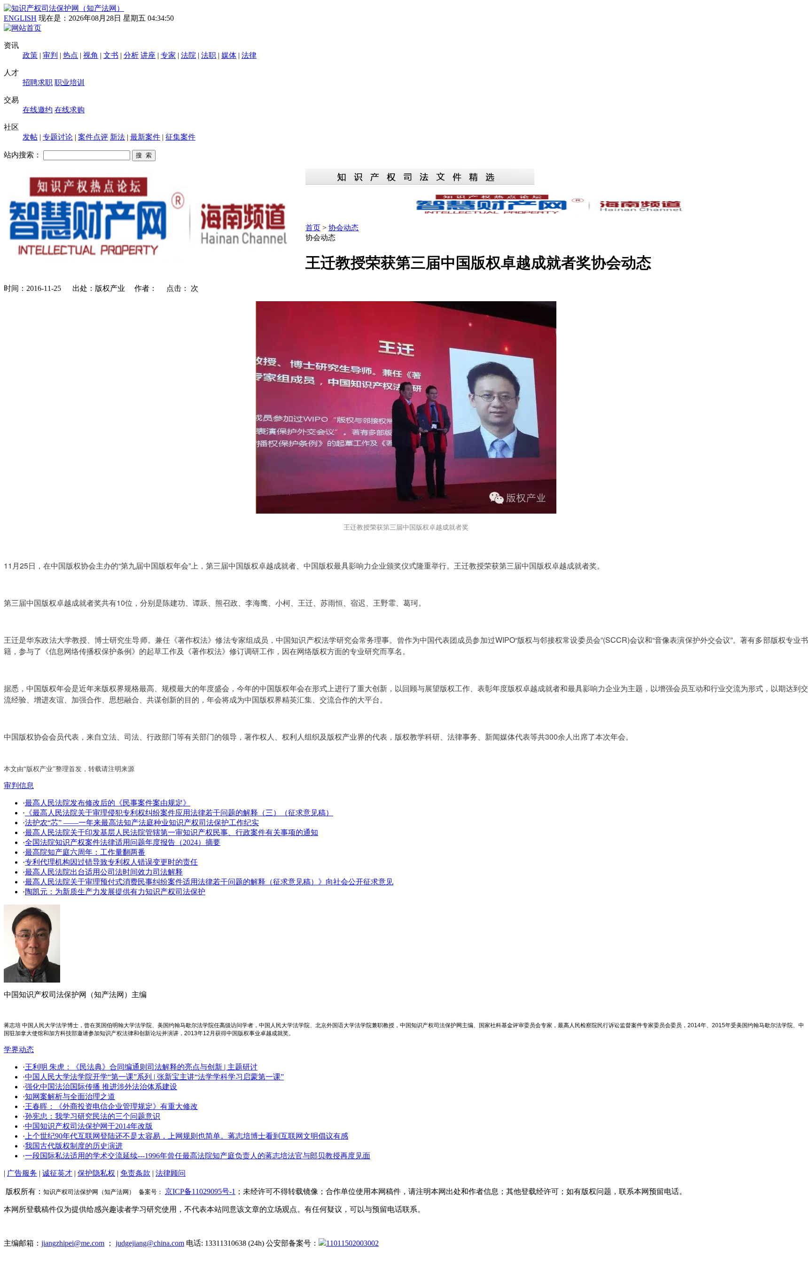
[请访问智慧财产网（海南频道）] (557, 213)
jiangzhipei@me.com (72, 1243)
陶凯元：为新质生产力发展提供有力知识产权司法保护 (115, 892)
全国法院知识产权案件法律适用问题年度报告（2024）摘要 (122, 842)
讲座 (148, 55)
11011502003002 (352, 1243)
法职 (208, 55)
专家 (168, 55)
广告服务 (22, 1173)
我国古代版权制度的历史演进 (74, 1146)
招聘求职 (38, 82)
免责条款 (135, 1173)
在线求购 (70, 110)
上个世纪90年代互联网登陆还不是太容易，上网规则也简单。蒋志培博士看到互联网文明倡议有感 (186, 1136)
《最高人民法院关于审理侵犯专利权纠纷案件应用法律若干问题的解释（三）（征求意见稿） (179, 813)
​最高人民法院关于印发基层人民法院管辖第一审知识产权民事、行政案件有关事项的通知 (171, 832)
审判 (50, 55)
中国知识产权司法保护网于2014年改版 (89, 1126)
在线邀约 (38, 110)
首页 (312, 228)
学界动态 (19, 1050)
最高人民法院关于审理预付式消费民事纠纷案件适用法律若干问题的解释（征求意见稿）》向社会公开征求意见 (209, 882)
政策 (30, 55)
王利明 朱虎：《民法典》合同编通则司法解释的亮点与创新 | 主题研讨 (141, 1067)
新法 (117, 137)
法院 (188, 55)
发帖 (30, 137)
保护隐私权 (96, 1173)
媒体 (228, 55)
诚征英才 (57, 1173)
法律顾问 (171, 1173)
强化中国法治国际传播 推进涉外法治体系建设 (101, 1087)
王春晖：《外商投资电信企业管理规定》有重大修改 (111, 1106)
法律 (249, 55)
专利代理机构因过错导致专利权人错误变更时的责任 (111, 862)
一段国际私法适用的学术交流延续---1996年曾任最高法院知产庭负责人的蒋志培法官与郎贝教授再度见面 (197, 1156)
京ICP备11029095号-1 (200, 1191)
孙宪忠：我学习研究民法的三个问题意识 (92, 1116)
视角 (90, 55)
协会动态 (343, 228)
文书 (110, 55)
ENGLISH (20, 18)
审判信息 (19, 785)
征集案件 (180, 137)
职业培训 (70, 82)
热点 (70, 55)
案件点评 (93, 137)
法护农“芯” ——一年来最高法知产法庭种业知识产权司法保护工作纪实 (142, 823)
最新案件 (145, 137)
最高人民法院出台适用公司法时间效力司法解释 (104, 872)
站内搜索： (22, 155)
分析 (131, 55)
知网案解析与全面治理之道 (70, 1097)
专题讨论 (58, 137)
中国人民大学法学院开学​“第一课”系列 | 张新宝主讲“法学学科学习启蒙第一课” (154, 1077)
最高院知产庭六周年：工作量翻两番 (85, 852)
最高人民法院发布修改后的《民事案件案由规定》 (107, 803)
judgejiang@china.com (150, 1243)
